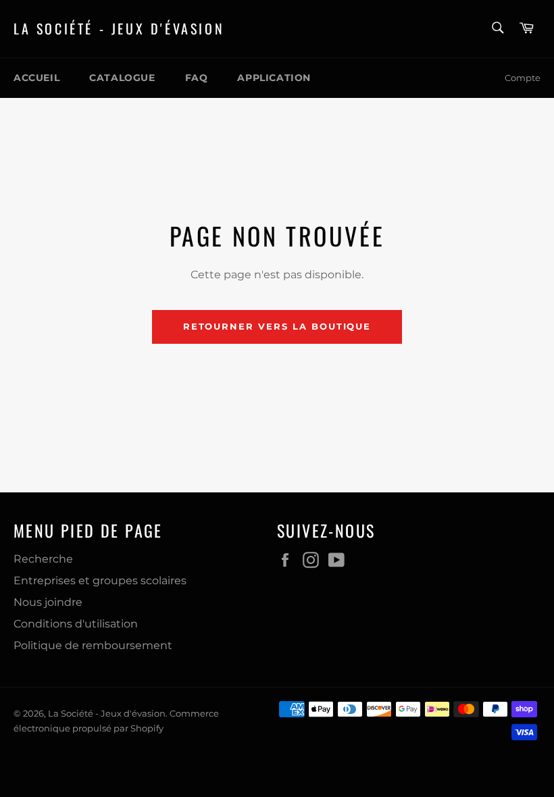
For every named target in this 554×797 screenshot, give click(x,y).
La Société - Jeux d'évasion (119, 29)
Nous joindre (48, 602)
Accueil (36, 78)
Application (274, 78)
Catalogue (122, 78)
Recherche (43, 558)
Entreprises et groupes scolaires (100, 580)
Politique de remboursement (93, 645)
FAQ (196, 78)
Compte (522, 77)
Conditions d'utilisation (76, 623)
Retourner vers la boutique (277, 326)
